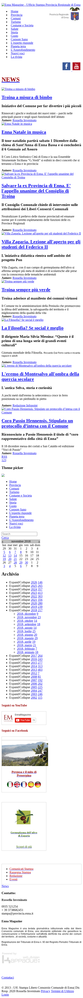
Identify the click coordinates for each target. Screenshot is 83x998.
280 (40, 603)
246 (40, 694)
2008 (34, 676)
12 (4, 555)
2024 (34, 589)
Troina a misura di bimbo (27, 97)
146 (40, 582)
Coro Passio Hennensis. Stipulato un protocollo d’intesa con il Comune (37, 423)
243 (40, 659)
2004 (34, 690)
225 (40, 687)
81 (39, 676)
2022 (34, 596)
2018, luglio (24, 631)
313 (40, 666)
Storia (12, 502)
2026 (34, 582)
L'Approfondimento (21, 520)
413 (40, 592)
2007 (34, 680)
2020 (34, 603)
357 (40, 589)
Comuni (14, 488)
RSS (4, 456)
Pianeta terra (16, 516)
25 (34, 631)
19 (4, 559)
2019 (34, 606)
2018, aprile (24, 641)
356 (40, 599)
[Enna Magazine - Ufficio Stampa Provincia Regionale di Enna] (41, 4)
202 (40, 683)
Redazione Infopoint (25, 405)
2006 (34, 683)
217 (40, 610)
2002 (34, 697)
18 (38, 624)
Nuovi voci (16, 523)
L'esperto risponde (20, 513)
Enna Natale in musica (24, 132)
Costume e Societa (22, 25)
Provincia (15, 485)
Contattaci (8, 977)
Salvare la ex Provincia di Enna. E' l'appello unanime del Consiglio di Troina (36, 191)
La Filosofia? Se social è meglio (33, 327)
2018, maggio (25, 638)
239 (40, 606)
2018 (34, 610)
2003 (34, 694)
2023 (34, 592)
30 (26, 562)
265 (40, 585)
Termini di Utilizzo (62, 991)
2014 (34, 666)
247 (40, 690)
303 (40, 596)
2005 (34, 687)
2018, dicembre (26, 613)
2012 (34, 673)
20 (9, 559)
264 (40, 655)
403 (40, 669)
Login (5, 994)
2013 (34, 669)
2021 (34, 599)
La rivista (16, 56)
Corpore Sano (17, 509)
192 (40, 680)
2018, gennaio (25, 652)
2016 (34, 659)
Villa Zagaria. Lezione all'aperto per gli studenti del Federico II (41, 244)
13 (9, 555)
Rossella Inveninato (24, 120)
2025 (34, 585)
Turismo (14, 492)
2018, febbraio (26, 648)
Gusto (13, 506)
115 (40, 697)
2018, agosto (25, 627)
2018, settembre (26, 624)
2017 (34, 655)
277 (40, 662)
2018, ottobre (25, 620)
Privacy (45, 991)
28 (15, 562)
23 (39, 617)
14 (15, 555)
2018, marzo (24, 645)
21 (15, 559)
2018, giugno (25, 634)
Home (13, 481)
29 (20, 562)
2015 (34, 662)
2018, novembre (27, 617)
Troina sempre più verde (26, 289)
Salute (13, 499)
